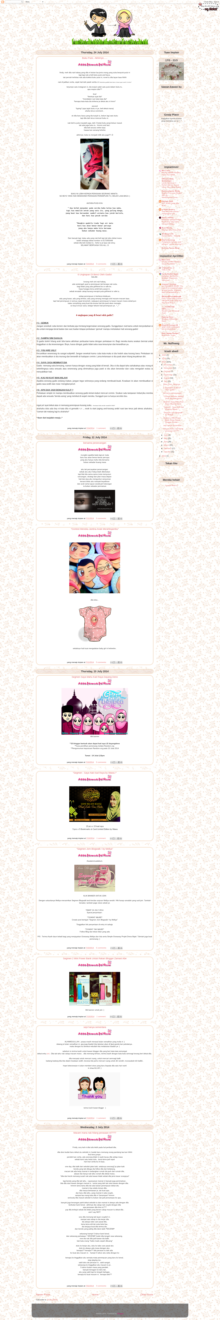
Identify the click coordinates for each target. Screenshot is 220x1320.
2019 (164, 355)
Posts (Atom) (52, 1300)
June (166, 435)
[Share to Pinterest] (121, 264)
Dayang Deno (167, 317)
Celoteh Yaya (167, 201)
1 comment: (102, 428)
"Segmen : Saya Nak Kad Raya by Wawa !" (95, 773)
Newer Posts (43, 1294)
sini (48, 1054)
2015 (164, 358)
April (166, 442)
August (167, 378)
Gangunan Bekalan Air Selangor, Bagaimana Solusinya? (170, 278)
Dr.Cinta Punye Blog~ (171, 248)
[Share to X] (116, 264)
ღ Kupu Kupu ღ (168, 209)
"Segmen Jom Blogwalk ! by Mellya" (95, 849)
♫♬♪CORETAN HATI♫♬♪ (168, 308)
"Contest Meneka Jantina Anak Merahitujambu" (95, 529)
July (166, 381)
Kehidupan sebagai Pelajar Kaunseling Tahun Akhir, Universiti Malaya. (171, 222)
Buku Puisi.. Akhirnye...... (94, 58)
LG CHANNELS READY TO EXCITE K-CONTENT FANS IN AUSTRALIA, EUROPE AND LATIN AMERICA (172, 289)
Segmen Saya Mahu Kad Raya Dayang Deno (95, 677)
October (167, 371)
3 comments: (101, 264)
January (167, 452)
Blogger (120, 1314)
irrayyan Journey (169, 284)
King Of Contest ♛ (170, 325)
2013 (164, 456)
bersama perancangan (94, 443)
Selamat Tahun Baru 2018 (171, 230)
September (168, 375)
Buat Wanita (167, 228)
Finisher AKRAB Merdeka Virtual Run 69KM (171, 174)
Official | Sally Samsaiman (168, 180)
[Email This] (111, 264)
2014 (164, 362)
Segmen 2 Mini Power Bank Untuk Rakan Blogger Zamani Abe (95, 958)
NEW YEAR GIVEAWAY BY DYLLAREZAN (171, 328)
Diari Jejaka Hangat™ (171, 333)
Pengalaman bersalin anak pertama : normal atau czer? (172, 243)
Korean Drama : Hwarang (171, 236)
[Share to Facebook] (119, 264)
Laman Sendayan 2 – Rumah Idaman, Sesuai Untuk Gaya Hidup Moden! (171, 185)
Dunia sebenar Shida (171, 191)
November (168, 368)
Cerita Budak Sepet (170, 274)
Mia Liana (166, 171)
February (168, 448)
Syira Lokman (168, 218)
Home (95, 1294)
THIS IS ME (166, 270)
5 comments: (101, 762)
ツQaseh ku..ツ (168, 268)
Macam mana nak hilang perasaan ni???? (94, 1133)
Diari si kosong (168, 240)
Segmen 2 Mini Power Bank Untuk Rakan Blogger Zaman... (172, 420)
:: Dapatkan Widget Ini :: (171, 485)
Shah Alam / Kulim (168, 335)
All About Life (168, 234)
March (166, 445)
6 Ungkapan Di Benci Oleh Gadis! (95, 274)
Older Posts (146, 1294)
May (166, 438)
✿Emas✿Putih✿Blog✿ (171, 297)
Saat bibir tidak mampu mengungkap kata (170, 213)
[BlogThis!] (114, 264)
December (168, 365)
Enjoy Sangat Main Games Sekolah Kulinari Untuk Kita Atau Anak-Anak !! (172, 301)
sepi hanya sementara (95, 1027)
